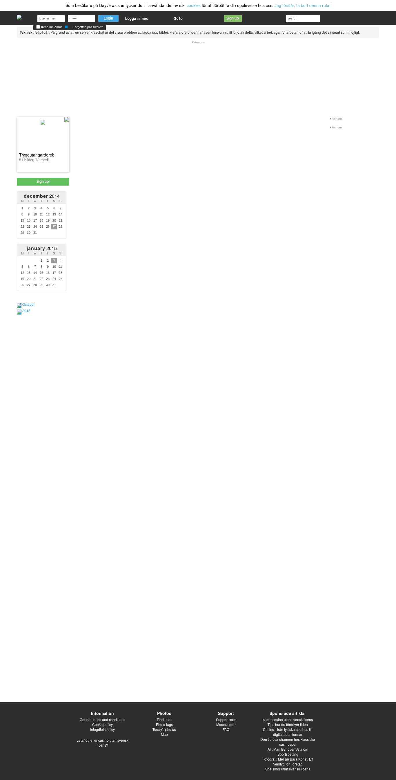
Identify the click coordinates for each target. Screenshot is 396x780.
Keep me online (51, 26)
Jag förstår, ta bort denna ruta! (302, 5)
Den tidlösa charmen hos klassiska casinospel (287, 742)
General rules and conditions (102, 719)
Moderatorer (226, 724)
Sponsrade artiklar (288, 713)
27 (54, 226)
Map (164, 734)
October (28, 304)
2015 (42, 248)
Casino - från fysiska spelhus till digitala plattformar (288, 732)
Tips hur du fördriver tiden (288, 724)
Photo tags (164, 724)
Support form (226, 719)
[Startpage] (19, 15)
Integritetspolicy (102, 729)
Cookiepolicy (102, 724)
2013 (26, 310)
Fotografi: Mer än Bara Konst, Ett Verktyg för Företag (287, 761)
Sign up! (232, 18)
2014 (42, 196)
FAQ (226, 729)
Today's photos (164, 729)
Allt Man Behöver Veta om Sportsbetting (288, 751)
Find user (164, 719)
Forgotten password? (88, 26)
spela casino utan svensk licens (288, 719)
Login (108, 18)
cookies (194, 5)
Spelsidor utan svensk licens (287, 768)
